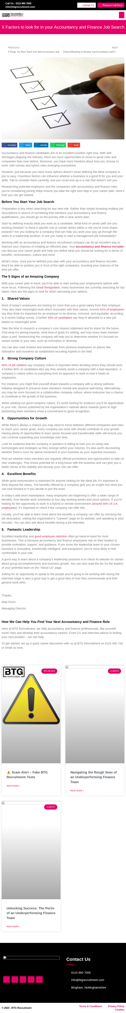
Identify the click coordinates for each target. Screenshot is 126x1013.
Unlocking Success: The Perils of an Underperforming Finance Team (31, 913)
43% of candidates (60, 317)
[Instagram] (31, 979)
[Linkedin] (23, 979)
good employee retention (51, 536)
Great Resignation (48, 287)
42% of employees (112, 309)
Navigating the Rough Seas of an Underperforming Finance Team (93, 777)
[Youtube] (39, 979)
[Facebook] (6, 979)
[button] (121, 15)
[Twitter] (14, 979)
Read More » (13, 786)
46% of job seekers (14, 365)
